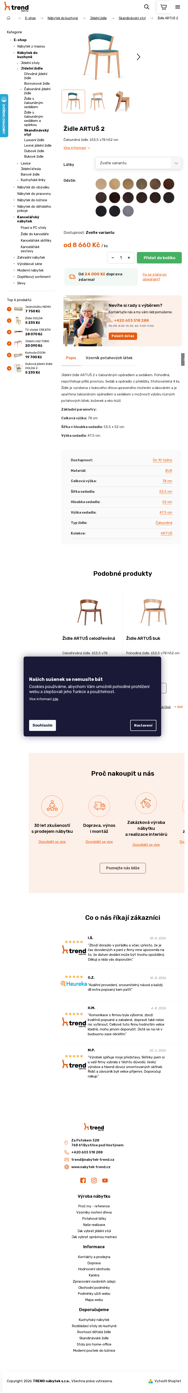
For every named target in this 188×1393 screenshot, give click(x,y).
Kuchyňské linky (33, 180)
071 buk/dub (162, 707)
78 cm (167, 481)
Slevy (21, 283)
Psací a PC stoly (33, 228)
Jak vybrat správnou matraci (94, 1237)
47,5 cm (166, 512)
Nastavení (143, 725)
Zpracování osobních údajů (94, 1281)
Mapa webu (94, 1300)
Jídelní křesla (31, 169)
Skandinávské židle (94, 1338)
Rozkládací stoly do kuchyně (94, 1326)
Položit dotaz (123, 336)
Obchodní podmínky (94, 1288)
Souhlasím (43, 725)
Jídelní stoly (30, 63)
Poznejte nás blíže (123, 868)
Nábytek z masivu (31, 46)
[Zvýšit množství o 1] (128, 257)
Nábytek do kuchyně (27, 55)
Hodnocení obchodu (94, 1269)
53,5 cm (165, 492)
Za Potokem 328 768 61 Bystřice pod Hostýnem (97, 1142)
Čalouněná (164, 523)
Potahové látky (94, 1219)
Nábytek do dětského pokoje (34, 208)
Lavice (26, 163)
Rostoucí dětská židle (94, 1332)
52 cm (167, 502)
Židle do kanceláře (35, 234)
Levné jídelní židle (38, 145)
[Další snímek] (138, 57)
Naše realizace (94, 1225)
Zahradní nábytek (31, 257)
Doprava (94, 1263)
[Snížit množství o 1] (112, 257)
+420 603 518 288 (131, 320)
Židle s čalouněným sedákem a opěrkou (33, 118)
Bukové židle (34, 156)
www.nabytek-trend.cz (91, 1167)
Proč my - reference (94, 1206)
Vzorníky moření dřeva (94, 1212)
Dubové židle (34, 151)
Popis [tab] (71, 358)
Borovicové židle (37, 83)
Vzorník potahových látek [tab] (109, 358)
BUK (168, 471)
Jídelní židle (32, 68)
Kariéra (94, 1275)
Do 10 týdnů (162, 460)
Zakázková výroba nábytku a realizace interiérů (146, 828)
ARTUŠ (166, 533)
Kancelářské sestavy (30, 249)
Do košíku (159, 257)
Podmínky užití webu (94, 1294)
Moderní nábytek (30, 270)
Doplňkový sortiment (34, 277)
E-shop (20, 40)
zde (55, 699)
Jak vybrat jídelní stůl (94, 1231)
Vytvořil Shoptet (168, 1381)
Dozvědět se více (52, 842)
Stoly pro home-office (94, 1344)
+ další (179, 707)
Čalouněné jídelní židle (37, 91)
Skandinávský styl (36, 132)
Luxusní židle (34, 140)
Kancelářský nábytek (28, 219)
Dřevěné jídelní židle (35, 76)
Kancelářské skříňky (36, 240)
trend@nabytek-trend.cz (92, 1160)
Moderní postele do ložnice (94, 1350)
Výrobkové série (29, 264)
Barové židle (30, 174)
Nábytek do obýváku (33, 187)
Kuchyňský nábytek (94, 1320)
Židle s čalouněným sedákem (33, 103)
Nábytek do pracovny (34, 194)
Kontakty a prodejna (94, 1257)
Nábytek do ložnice (32, 200)
